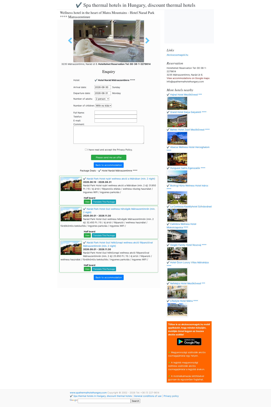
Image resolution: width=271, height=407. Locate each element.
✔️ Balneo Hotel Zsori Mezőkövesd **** (188, 129)
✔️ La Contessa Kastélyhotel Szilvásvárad (189, 206)
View (87, 202)
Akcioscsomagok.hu (177, 54)
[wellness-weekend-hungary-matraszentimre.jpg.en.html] (146, 41)
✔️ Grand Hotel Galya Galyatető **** (186, 112)
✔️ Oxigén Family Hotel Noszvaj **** (186, 244)
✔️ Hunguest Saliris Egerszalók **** (186, 168)
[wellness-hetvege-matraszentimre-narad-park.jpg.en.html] (71, 41)
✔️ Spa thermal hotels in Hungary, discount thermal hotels (135, 4)
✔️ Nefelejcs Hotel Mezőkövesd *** (186, 283)
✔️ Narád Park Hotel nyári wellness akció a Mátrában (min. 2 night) (119, 178)
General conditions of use (147, 396)
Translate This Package (104, 202)
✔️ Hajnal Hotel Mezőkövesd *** (184, 94)
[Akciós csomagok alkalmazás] (189, 341)
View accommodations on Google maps (188, 78)
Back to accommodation (109, 165)
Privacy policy (171, 396)
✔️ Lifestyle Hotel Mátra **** (182, 300)
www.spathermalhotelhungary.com (88, 392)
